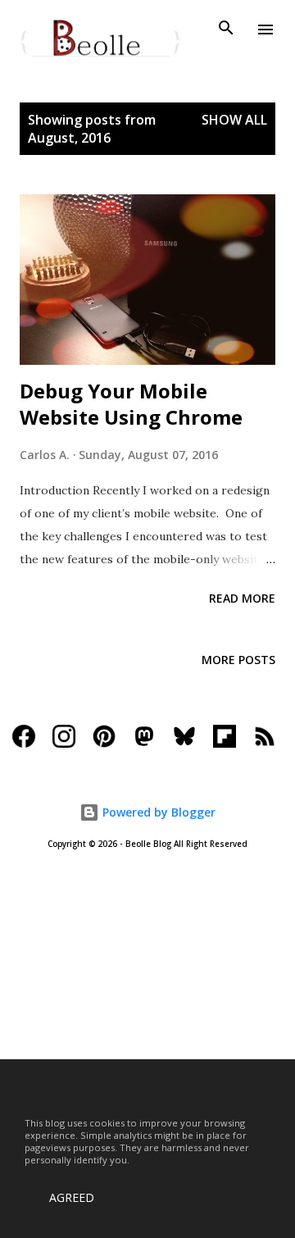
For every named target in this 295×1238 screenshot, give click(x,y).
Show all (234, 120)
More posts (238, 659)
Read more (242, 598)
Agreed (71, 1197)
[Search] (226, 29)
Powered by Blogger (157, 812)
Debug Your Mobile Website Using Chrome (131, 403)
